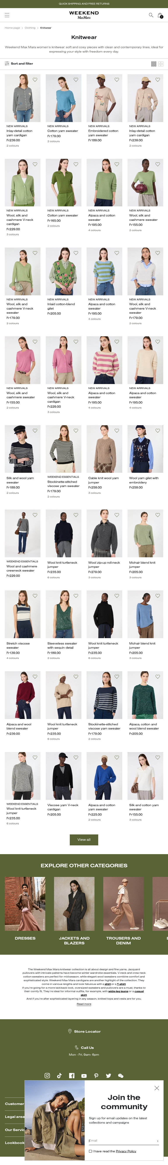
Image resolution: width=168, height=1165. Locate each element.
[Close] (157, 1088)
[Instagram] (47, 1075)
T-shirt (121, 984)
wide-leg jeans (118, 991)
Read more (84, 1004)
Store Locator (87, 1031)
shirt (108, 984)
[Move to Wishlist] (35, 80)
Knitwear (45, 28)
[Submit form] (157, 1141)
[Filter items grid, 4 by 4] (153, 64)
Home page (12, 28)
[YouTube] (84, 1075)
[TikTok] (59, 1075)
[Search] (151, 15)
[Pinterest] (96, 1075)
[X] (108, 1075)
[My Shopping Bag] (160, 15)
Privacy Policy (126, 1151)
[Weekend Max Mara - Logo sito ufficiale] (84, 15)
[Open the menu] (7, 15)
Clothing (30, 28)
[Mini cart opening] (166, 15)
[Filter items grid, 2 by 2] (160, 64)
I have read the (114, 1151)
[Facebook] (71, 1075)
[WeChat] (120, 1075)
